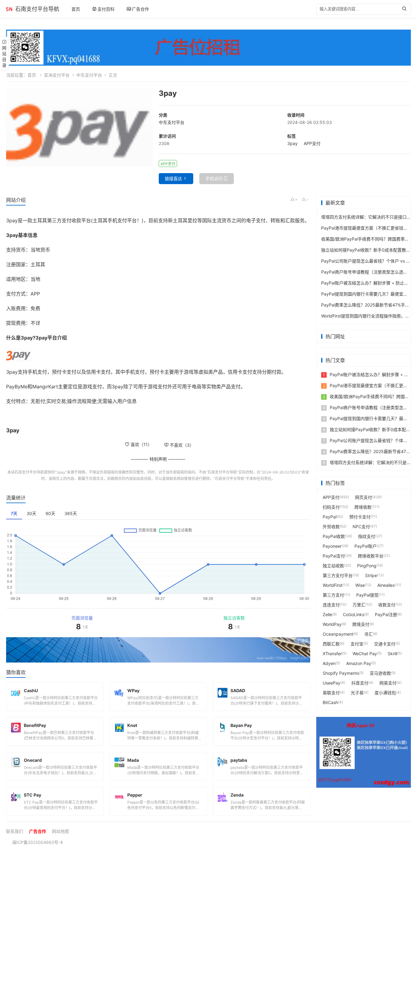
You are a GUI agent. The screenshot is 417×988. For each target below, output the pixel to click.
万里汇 (359, 604)
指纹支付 (366, 536)
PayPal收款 (334, 536)
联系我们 (14, 831)
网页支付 (363, 497)
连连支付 (331, 604)
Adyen (329, 663)
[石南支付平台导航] (9, 9)
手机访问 (214, 178)
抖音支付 (359, 682)
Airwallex (386, 585)
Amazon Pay (358, 663)
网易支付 (388, 682)
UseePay (331, 682)
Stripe (371, 575)
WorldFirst (333, 585)
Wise (360, 585)
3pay (292, 143)
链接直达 (173, 178)
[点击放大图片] (79, 127)
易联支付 (331, 692)
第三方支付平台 (338, 575)
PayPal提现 (367, 595)
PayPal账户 (365, 546)
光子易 (357, 692)
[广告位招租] (208, 48)
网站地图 (60, 831)
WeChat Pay (365, 653)
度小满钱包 (385, 692)
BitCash (330, 702)
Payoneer (332, 546)
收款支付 (386, 604)
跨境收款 (363, 507)
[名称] (158, 650)
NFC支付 (361, 526)
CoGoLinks (353, 614)
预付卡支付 (360, 516)
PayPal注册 (386, 614)
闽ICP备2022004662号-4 (37, 842)
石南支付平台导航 (37, 9)
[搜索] (406, 9)
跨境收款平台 (370, 555)
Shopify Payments (341, 673)
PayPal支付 (334, 555)
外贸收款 (331, 526)
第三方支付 (333, 595)
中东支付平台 (89, 75)
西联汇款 (331, 643)
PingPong (366, 565)
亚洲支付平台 (57, 75)
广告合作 (140, 9)
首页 (75, 9)
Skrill (392, 653)
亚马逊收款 (380, 673)
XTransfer (332, 653)
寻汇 (368, 634)
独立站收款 (333, 565)
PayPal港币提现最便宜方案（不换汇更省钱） (364, 228)
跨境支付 (360, 624)
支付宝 (356, 643)
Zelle (327, 614)
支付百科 (105, 9)
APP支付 (312, 143)
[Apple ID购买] (363, 752)
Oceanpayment (338, 634)
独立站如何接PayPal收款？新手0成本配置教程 (365, 249)
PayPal (329, 516)
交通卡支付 (384, 643)
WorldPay (332, 624)
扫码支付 (331, 507)
